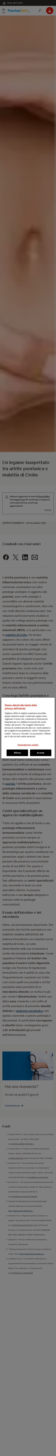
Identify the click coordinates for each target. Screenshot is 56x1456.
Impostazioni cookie (28, 745)
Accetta (40, 753)
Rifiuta (17, 753)
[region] (28, 728)
